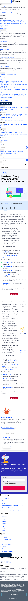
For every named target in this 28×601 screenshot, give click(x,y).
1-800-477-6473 (4, 153)
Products (2, 73)
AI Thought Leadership (6, 12)
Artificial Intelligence (5, 31)
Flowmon (8, 89)
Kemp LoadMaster (15, 89)
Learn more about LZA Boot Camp (23, 350)
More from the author (8, 427)
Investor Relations (4, 139)
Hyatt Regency (9, 369)
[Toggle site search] (1, 155)
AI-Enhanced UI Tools (5, 94)
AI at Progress (3, 6)
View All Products (6, 103)
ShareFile (25, 84)
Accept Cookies (14, 594)
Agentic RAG (10, 20)
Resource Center (10, 114)
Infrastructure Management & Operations (12, 505)
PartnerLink (9, 151)
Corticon (20, 81)
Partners (2, 122)
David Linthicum (8, 387)
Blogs (18, 115)
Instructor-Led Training (6, 120)
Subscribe (14, 488)
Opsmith (4, 25)
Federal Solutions (4, 66)
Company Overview (5, 132)
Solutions (2, 30)
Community (11, 109)
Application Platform (5, 83)
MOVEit (5, 86)
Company (2, 129)
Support (2, 105)
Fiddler (22, 94)
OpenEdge (13, 83)
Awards (4, 542)
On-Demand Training (17, 120)
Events (22, 115)
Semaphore (8, 81)
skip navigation (5, 1)
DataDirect (14, 81)
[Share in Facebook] (2, 208)
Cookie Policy (18, 589)
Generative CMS (18, 21)
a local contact (7, 562)
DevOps (2, 87)
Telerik (16, 84)
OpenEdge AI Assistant (8, 23)
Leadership (13, 132)
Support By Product (5, 107)
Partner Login (20, 124)
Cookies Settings (13, 598)
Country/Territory (7, 481)
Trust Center (20, 139)
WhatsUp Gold (24, 89)
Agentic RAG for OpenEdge (7, 21)
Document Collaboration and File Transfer (12, 510)
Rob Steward (7, 379)
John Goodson (7, 262)
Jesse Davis (6, 283)
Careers (2, 140)
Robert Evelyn (7, 374)
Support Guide (3, 109)
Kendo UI (20, 84)
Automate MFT (6, 98)
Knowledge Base (12, 115)
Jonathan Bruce (7, 266)
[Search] (1, 142)
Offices (6, 140)
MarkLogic (2, 81)
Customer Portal (14, 107)
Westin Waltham (7, 252)
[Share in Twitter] (6, 208)
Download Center (23, 107)
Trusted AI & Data (4, 74)
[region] (14, 591)
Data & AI (4, 172)
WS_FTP (6, 101)
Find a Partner (3, 124)
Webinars (20, 114)
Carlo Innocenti (7, 270)
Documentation (4, 115)
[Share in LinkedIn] (10, 208)
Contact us (5, 555)
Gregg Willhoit (7, 275)
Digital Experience (4, 49)
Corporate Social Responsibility (15, 134)
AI (0, 4)
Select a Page (4, 167)
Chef (5, 87)
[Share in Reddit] (14, 208)
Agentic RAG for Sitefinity (20, 20)
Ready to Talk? (12, 153)
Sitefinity (12, 84)
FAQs (10, 117)
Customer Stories (4, 117)
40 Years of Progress (7, 551)
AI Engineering (3, 28)
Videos (25, 114)
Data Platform (3, 20)
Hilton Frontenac (12, 361)
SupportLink (3, 151)
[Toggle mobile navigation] (1, 162)
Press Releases (13, 139)
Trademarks (3, 581)
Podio (1, 86)
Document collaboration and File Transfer (14, 96)
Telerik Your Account (18, 151)
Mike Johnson (7, 279)
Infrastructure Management (7, 57)
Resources (3, 112)
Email (4, 477)
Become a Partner (12, 124)
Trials (3, 519)
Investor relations (6, 544)
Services (2, 110)
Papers (16, 114)
